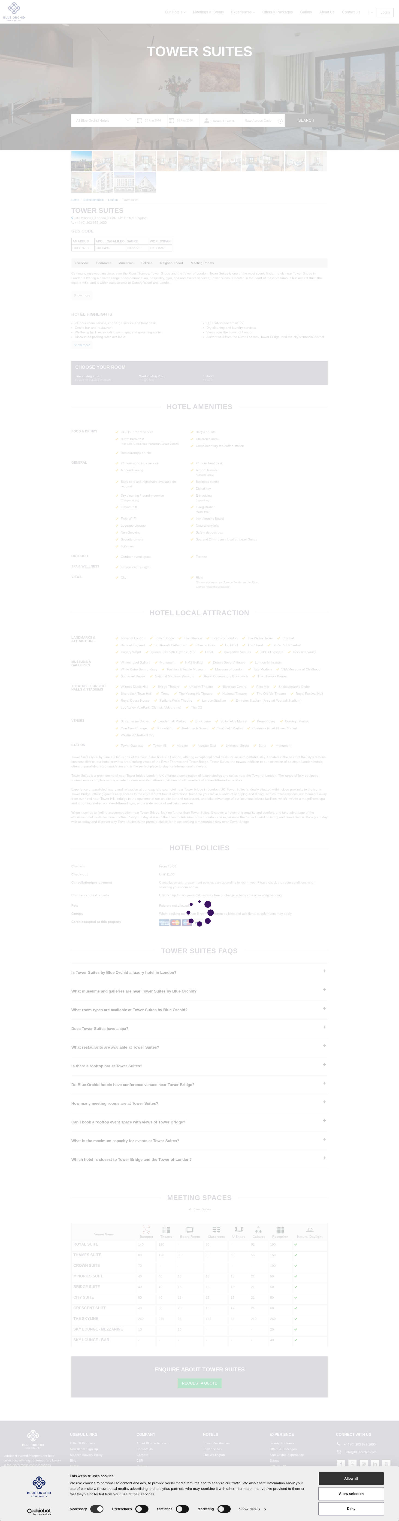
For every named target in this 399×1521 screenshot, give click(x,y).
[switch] (141, 1509)
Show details (249, 1509)
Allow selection (351, 1494)
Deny (351, 1509)
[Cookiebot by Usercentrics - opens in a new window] (39, 1512)
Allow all (351, 1478)
